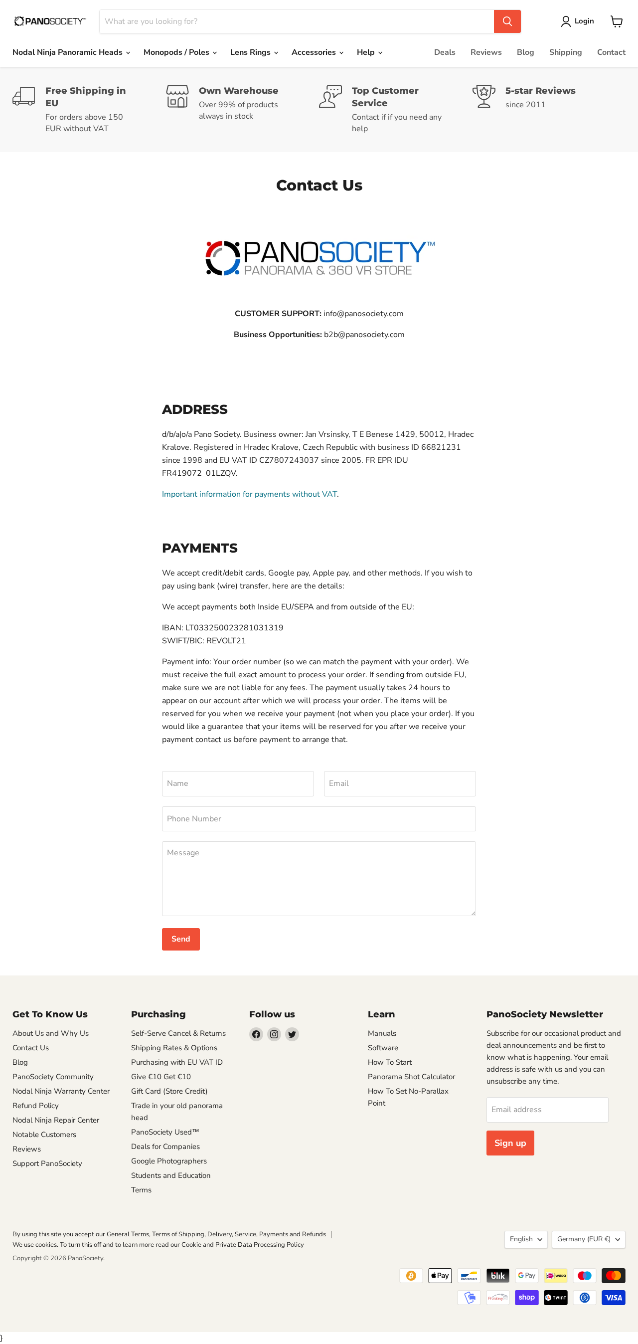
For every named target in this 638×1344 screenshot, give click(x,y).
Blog (525, 52)
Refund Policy (35, 1106)
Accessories (315, 52)
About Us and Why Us (50, 1033)
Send (180, 939)
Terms (141, 1190)
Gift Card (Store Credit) (169, 1091)
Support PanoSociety (47, 1163)
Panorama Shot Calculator (411, 1077)
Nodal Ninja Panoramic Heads (68, 52)
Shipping (565, 52)
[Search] (507, 21)
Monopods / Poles (177, 52)
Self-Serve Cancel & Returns (178, 1033)
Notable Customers (44, 1135)
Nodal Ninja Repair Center (55, 1120)
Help (367, 52)
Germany (584, 1239)
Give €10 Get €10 (161, 1077)
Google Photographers (169, 1161)
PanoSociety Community (53, 1077)
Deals (445, 52)
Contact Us (30, 1048)
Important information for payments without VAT (249, 494)
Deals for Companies (165, 1147)
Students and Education (171, 1175)
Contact (611, 52)
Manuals (382, 1033)
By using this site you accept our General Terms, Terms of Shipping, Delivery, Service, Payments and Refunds (169, 1234)
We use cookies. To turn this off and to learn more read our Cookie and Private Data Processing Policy (158, 1244)
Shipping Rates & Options (174, 1048)
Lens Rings (251, 52)
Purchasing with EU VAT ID (177, 1062)
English (521, 1239)
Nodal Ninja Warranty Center (61, 1091)
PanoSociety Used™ (165, 1132)
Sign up (510, 1143)
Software (383, 1048)
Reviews (486, 52)
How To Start (390, 1062)
